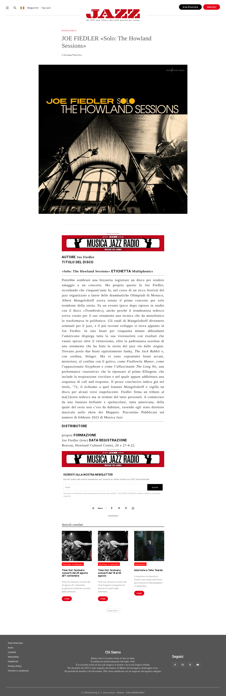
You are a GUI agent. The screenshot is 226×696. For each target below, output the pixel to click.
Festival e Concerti (73, 564)
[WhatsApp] (133, 508)
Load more (112, 610)
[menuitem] (22, 8)
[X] (119, 508)
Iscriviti (155, 487)
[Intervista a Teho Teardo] (149, 546)
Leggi (66, 599)
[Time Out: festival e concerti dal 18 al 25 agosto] (113, 546)
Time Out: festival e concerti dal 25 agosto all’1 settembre (75, 573)
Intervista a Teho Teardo (148, 570)
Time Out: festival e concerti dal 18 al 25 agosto (109, 573)
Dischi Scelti (69, 31)
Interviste (140, 564)
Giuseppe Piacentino (73, 55)
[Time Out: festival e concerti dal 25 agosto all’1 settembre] (77, 546)
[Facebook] (112, 508)
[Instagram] (183, 665)
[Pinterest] (126, 508)
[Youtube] (198, 665)
